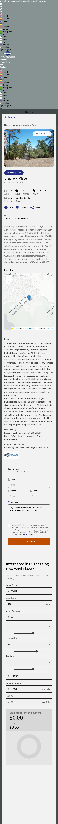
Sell (1, 64)
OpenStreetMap (28, 328)
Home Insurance (13, 683)
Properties (4, 62)
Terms (25, 534)
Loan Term (11, 598)
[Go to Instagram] (1, 6)
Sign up (3, 50)
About (2, 59)
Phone (14, 491)
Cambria (16, 125)
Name (14, 479)
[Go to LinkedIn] (1, 11)
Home (7, 125)
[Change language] (2, 13)
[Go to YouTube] (1, 9)
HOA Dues (11, 696)
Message (14, 502)
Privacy (32, 534)
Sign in (8, 50)
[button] (29, 298)
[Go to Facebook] (1, 4)
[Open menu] (1, 108)
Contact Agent (29, 541)
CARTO (50, 328)
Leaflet (16, 328)
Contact (3, 67)
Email (35, 491)
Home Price (11, 585)
